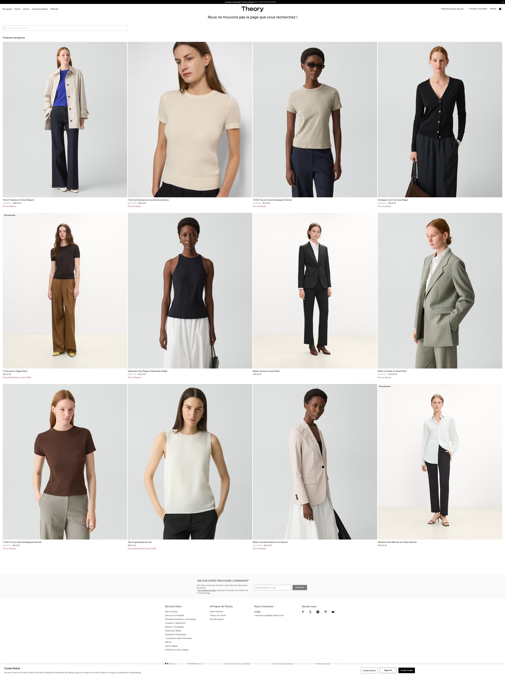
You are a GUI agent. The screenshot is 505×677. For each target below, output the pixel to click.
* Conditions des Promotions (178, 638)
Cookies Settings (369, 670)
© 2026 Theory (195, 664)
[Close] (503, 2)
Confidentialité (323, 664)
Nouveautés (7, 9)
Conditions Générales (282, 664)
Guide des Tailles (173, 630)
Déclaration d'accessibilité (237, 664)
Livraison (228, 2)
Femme (18, 9)
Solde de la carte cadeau (177, 649)
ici (209, 593)
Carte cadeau (171, 646)
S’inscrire (300, 587)
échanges (237, 2)
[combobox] (65, 28)
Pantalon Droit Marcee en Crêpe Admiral (397, 542)
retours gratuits (248, 2)
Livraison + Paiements (175, 623)
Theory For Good (218, 615)
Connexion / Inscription (478, 9)
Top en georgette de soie (140, 542)
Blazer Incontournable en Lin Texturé (270, 542)
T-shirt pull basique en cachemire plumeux (148, 200)
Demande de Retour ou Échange (180, 619)
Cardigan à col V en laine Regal (393, 200)
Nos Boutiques (217, 619)
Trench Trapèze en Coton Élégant (18, 200)
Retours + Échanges (174, 627)
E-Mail (257, 611)
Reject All (388, 670)
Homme (26, 9)
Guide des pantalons (40, 9)
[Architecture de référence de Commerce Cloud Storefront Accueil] (252, 9)
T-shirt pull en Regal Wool (15, 371)
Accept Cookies (407, 670)
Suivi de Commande (174, 615)
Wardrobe (54, 9)
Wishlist (493, 9)
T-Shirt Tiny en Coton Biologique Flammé (272, 200)
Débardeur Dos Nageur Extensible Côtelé (147, 371)
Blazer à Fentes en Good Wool (392, 371)
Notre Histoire (216, 611)
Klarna (168, 642)
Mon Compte (171, 611)
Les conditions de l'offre (207, 590)
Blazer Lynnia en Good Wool (266, 371)
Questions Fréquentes (175, 634)
